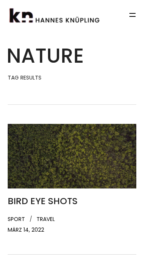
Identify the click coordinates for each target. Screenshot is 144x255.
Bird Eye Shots (43, 201)
